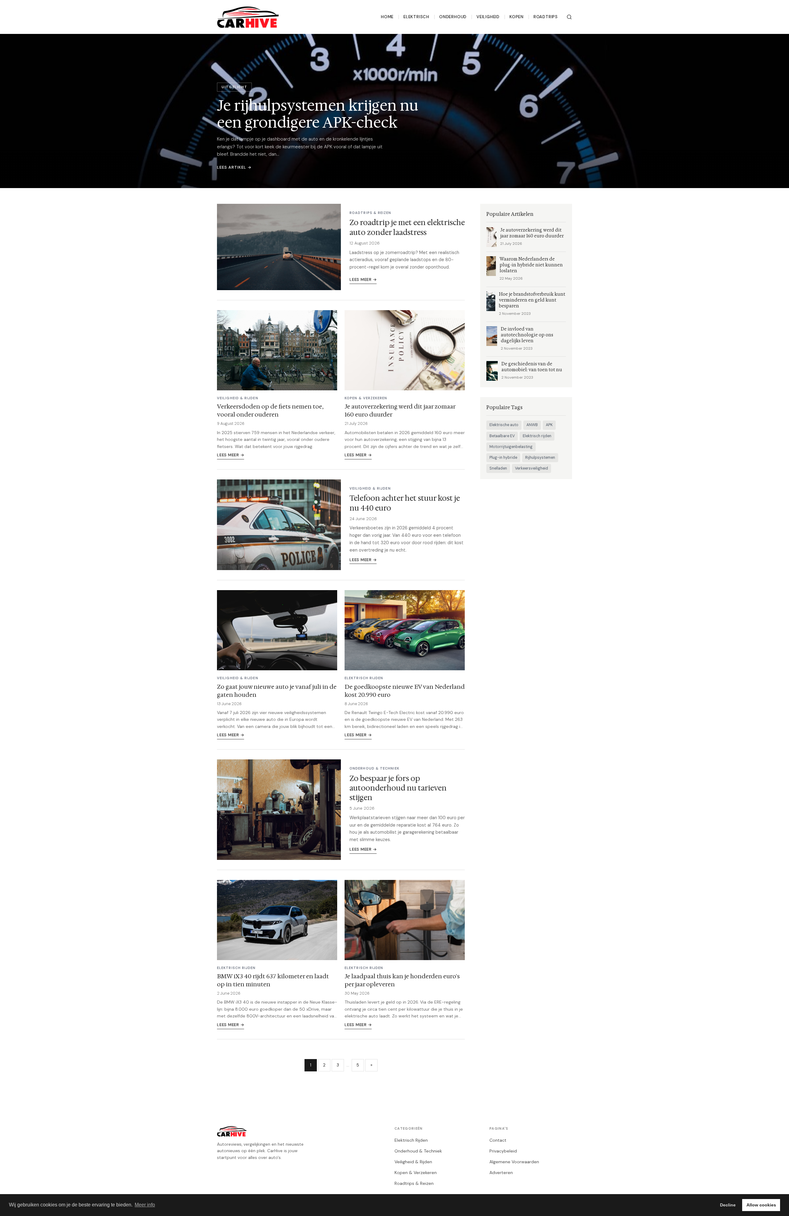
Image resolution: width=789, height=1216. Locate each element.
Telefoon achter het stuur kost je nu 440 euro (405, 503)
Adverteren (501, 1172)
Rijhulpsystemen (540, 457)
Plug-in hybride (503, 457)
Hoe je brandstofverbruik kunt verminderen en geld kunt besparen (532, 300)
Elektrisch (416, 16)
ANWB (532, 424)
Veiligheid (488, 16)
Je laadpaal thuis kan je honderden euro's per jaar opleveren (402, 980)
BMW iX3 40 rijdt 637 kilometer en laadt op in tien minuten (273, 980)
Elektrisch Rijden (411, 1140)
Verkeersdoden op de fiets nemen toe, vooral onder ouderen (270, 410)
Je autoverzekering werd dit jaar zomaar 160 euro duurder (400, 410)
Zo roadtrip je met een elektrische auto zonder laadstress (407, 227)
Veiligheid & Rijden (413, 1162)
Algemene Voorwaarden (514, 1162)
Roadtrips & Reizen (414, 1183)
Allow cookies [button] (761, 1204)
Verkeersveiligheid (531, 468)
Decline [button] (728, 1204)
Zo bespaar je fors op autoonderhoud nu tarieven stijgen (398, 788)
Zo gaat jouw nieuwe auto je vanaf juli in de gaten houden (277, 691)
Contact (497, 1140)
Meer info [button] (145, 1204)
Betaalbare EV (502, 435)
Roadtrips (545, 16)
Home (387, 16)
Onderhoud (453, 16)
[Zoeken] (569, 17)
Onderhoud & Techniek (418, 1151)
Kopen (516, 16)
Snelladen (498, 468)
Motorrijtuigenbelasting (511, 446)
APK (549, 424)
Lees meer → (363, 279)
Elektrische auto (503, 424)
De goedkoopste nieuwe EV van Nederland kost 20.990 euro (405, 691)
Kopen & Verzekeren (415, 1172)
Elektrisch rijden (537, 435)
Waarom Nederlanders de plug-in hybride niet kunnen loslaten (531, 265)
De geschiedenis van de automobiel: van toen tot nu (531, 367)
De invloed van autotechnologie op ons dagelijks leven (527, 335)
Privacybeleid (503, 1151)
